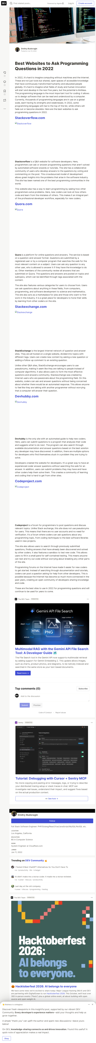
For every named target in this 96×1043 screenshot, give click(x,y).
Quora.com (23, 204)
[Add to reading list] (4, 92)
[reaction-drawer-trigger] (5, 73)
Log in (71, 3)
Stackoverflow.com (30, 118)
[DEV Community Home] (4, 3)
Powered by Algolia (54, 3)
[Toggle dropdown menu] (88, 599)
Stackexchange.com (31, 307)
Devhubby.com (27, 396)
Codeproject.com (28, 481)
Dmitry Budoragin (29, 48)
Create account (85, 3)
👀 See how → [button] (51, 798)
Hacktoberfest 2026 (56, 993)
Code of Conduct (45, 712)
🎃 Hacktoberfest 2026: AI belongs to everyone (44, 986)
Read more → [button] (23, 673)
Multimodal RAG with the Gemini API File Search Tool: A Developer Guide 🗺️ (51, 651)
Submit (25, 705)
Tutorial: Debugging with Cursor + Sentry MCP (50, 778)
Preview (37, 705)
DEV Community (34, 860)
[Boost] (4, 100)
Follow (52, 821)
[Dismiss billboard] (92, 1004)
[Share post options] (4, 108)
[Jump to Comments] (4, 83)
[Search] (11, 3)
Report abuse (60, 712)
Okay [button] (6, 1038)
